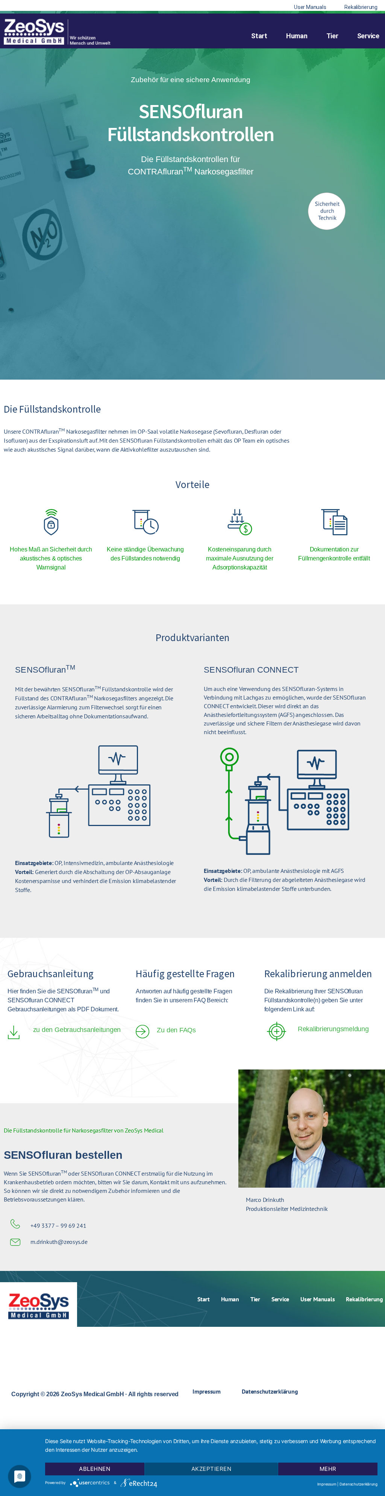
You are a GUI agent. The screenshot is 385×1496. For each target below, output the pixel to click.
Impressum (206, 1391)
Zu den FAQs (176, 1030)
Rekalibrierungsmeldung (333, 1029)
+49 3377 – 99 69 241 (58, 1225)
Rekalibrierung (364, 1299)
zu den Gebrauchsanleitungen (77, 1029)
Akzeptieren (211, 1468)
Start (259, 36)
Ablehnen (94, 1468)
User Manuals (317, 1299)
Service (368, 36)
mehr (328, 1468)
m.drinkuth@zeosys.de (58, 1241)
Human (297, 36)
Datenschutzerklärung (270, 1391)
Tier (332, 36)
